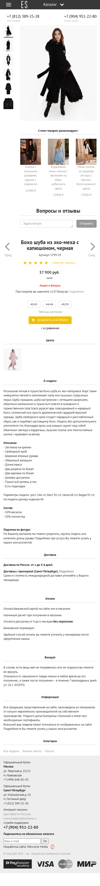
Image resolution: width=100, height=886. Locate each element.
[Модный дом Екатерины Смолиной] (22, 4)
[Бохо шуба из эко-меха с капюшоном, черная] (58, 73)
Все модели (11, 751)
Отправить (86, 223)
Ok (45, 841)
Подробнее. (77, 292)
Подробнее (66, 571)
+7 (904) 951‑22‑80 (80, 16)
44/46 (49, 304)
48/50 (65, 304)
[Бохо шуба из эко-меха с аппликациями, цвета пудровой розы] (12, 359)
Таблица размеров (50, 312)
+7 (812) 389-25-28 (23, 16)
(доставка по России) (17, 814)
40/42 (34, 304)
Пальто (49, 751)
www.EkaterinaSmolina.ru (19, 818)
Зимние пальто (32, 751)
